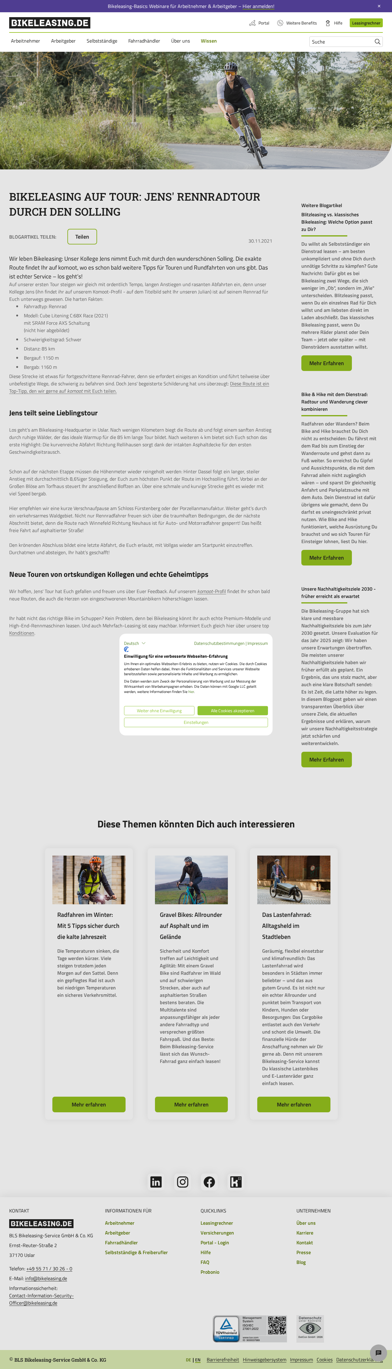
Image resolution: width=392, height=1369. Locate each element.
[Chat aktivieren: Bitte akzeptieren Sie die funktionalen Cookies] (378, 1353)
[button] (135, 643)
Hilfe (338, 23)
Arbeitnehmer (26, 40)
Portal (263, 23)
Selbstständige (103, 40)
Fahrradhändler (145, 40)
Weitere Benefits (301, 23)
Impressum (257, 643)
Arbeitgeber (64, 40)
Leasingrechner (366, 23)
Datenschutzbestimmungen (219, 643)
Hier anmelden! (258, 6)
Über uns (181, 40)
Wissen (210, 40)
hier (191, 691)
